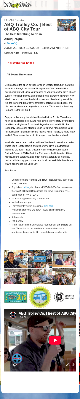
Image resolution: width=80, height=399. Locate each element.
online (26, 187)
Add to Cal (62, 48)
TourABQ (12, 43)
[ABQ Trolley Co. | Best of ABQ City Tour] (66, 24)
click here (48, 206)
